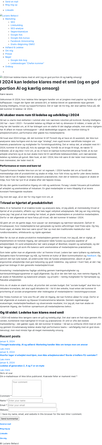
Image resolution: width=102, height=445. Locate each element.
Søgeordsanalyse (19, 31)
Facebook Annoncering (22, 41)
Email (3, 405)
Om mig (9, 50)
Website (4, 409)
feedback (91, 255)
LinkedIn (9, 10)
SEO (13, 22)
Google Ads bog (19, 60)
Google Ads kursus (20, 38)
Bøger (8, 57)
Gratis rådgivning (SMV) (23, 44)
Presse (8, 53)
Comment (6, 396)
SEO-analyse (17, 28)
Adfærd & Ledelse (14, 47)
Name (4, 400)
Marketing (10, 18)
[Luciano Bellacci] (9, 15)
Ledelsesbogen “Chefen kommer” (27, 63)
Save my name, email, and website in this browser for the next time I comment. (42, 414)
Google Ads (16, 34)
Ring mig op (11, 4)
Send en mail (11, 1)
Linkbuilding (17, 25)
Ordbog (9, 66)
